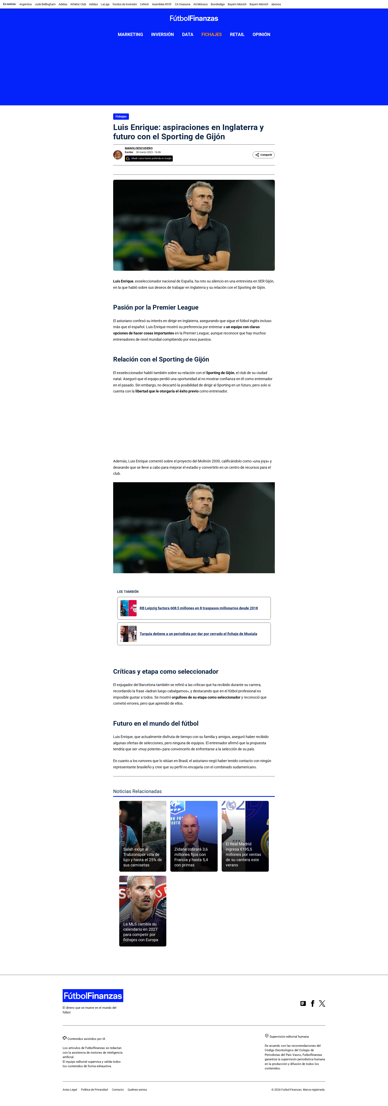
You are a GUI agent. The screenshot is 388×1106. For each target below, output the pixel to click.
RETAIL (237, 34)
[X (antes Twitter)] (322, 1004)
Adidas (63, 4)
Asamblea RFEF (162, 4)
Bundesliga (218, 4)
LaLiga (105, 4)
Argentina (25, 4)
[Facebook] (312, 1004)
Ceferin (144, 4)
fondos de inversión (125, 4)
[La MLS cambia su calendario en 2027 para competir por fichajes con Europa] (142, 911)
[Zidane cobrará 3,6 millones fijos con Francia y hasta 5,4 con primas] (193, 836)
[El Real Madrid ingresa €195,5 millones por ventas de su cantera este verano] (245, 836)
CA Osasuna (182, 4)
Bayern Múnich (237, 4)
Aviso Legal (70, 1089)
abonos (276, 4)
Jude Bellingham (45, 4)
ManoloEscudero (139, 148)
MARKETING (130, 34)
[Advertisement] (194, 75)
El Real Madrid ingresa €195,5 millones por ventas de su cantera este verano (243, 854)
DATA (187, 34)
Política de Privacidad (94, 1089)
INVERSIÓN (162, 34)
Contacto (118, 1089)
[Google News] (303, 1004)
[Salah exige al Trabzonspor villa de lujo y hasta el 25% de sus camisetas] (142, 836)
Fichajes (121, 116)
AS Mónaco (200, 4)
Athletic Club (78, 4)
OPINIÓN (261, 34)
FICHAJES (211, 34)
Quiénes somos (137, 1089)
